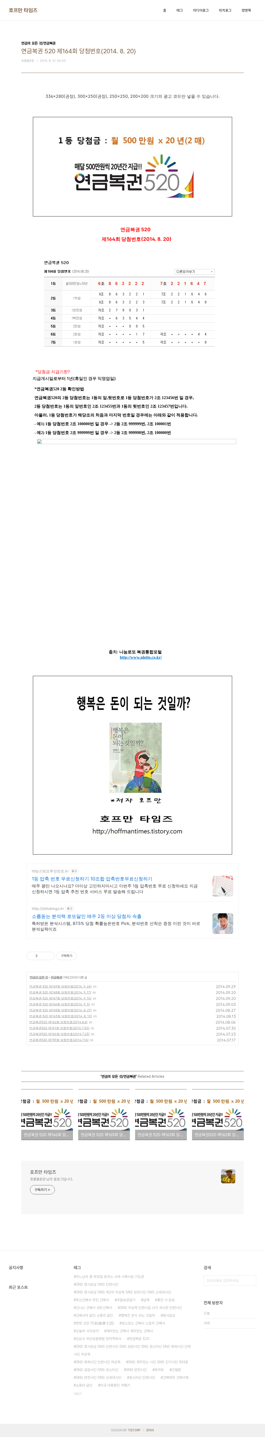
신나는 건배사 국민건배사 (94, 1308)
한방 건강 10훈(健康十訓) (95, 1323)
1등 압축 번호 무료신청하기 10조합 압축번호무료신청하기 (92, 878)
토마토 (159, 1370)
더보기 (78, 1394)
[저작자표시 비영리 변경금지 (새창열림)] (84, 956)
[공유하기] (42, 956)
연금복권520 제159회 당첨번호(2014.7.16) (59, 1040)
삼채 (146, 1300)
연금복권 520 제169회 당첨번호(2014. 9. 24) (60, 986)
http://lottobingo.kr (48, 908)
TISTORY (134, 1430)
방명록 (246, 10)
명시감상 (169, 1315)
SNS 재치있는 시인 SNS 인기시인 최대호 (158, 1362)
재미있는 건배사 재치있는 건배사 (129, 1331)
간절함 (176, 1370)
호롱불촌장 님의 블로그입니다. (51, 1179)
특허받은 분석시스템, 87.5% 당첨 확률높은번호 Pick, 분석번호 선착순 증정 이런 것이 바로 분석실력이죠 (116, 926)
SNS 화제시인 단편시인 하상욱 (98, 1362)
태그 (179, 10)
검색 (251, 1280)
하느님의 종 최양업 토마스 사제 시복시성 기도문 (110, 1277)
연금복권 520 (139, 1339)
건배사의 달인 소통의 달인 (94, 1315)
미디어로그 (201, 10)
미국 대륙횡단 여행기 (115, 1385)
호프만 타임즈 (23, 10)
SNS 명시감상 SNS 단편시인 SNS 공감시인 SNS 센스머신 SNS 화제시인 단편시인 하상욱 (132, 1350)
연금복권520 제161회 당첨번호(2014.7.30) (59, 1028)
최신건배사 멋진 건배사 (92, 1300)
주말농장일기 (126, 1300)
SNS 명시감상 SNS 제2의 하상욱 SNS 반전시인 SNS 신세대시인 (123, 1292)
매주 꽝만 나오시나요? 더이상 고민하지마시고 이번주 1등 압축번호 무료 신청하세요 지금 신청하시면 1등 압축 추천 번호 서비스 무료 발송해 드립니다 (115, 888)
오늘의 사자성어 (87, 1331)
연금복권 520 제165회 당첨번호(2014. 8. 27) (60, 1010)
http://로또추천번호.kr (50, 871)
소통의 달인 (84, 1385)
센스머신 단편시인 (142, 1377)
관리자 (150, 1430)
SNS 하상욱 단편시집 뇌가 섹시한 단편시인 (151, 1308)
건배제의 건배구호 (176, 1377)
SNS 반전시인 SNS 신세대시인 (98, 1377)
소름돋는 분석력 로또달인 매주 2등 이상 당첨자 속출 (87, 916)
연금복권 (56, 977)
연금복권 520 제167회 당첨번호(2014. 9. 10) (60, 998)
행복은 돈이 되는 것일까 (138, 1315)
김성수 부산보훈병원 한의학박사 (98, 1339)
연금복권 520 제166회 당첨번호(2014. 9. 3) (59, 1004)
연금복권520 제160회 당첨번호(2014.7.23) (59, 1034)
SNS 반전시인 (136, 1370)
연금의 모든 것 (39, 977)
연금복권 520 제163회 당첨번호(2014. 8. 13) (60, 1016)
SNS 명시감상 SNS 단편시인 (97, 1284)
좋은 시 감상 (166, 1300)
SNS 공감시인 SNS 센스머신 (97, 1370)
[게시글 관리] (49, 956)
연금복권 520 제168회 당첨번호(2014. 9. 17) (60, 992)
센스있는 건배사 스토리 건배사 (143, 1323)
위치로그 (225, 10)
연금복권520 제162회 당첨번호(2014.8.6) (58, 1022)
